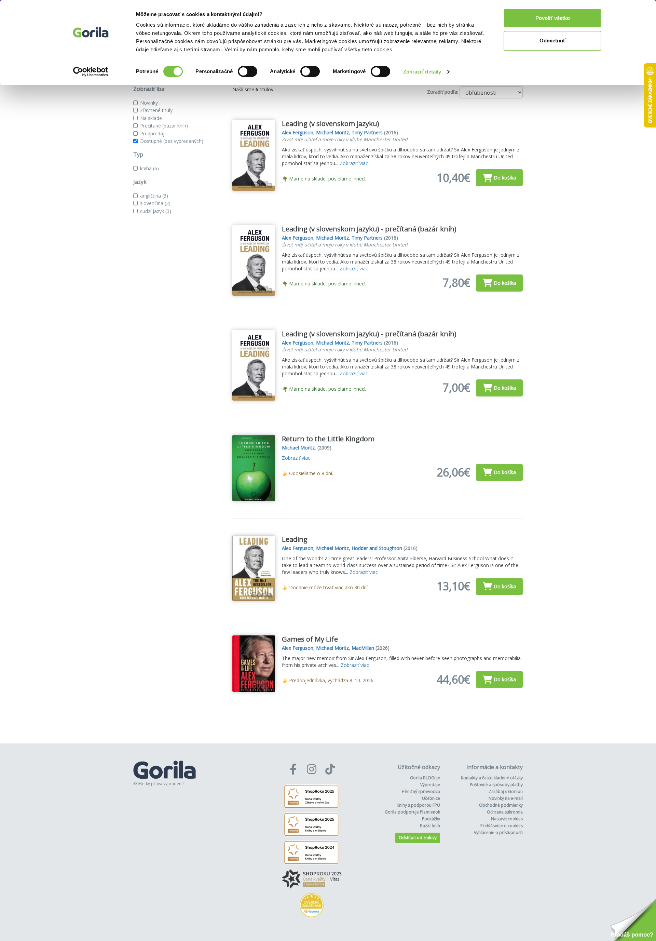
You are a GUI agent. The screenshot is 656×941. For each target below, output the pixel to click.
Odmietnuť (552, 40)
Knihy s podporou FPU (418, 805)
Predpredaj (152, 133)
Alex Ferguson (297, 132)
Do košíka (505, 177)
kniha (149, 168)
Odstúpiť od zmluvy (418, 838)
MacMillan (363, 648)
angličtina (154, 195)
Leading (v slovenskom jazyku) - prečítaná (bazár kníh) (369, 228)
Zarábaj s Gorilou (506, 791)
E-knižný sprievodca (421, 791)
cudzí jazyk (155, 211)
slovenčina (155, 203)
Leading (295, 539)
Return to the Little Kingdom (328, 438)
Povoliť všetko (552, 18)
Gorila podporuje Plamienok (412, 812)
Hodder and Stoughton (377, 548)
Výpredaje (430, 785)
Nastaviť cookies (507, 819)
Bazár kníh (430, 826)
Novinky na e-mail (506, 798)
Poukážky (431, 819)
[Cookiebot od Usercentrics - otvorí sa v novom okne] (91, 72)
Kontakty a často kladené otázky (492, 778)
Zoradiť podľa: (442, 92)
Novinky (149, 102)
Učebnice (431, 798)
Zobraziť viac (354, 163)
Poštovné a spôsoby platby (496, 785)
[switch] (247, 71)
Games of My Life (310, 639)
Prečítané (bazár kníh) (164, 125)
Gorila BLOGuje (425, 778)
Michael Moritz (332, 132)
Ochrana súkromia (505, 812)
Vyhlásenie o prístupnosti (498, 832)
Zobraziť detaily (422, 72)
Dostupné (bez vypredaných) (171, 141)
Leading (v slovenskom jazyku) (330, 123)
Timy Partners (367, 132)
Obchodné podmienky (501, 805)
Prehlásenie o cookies (501, 826)
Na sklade (151, 118)
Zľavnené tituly (156, 110)
